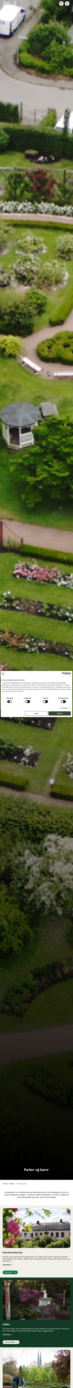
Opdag (12, 1183)
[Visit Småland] (9, 4)
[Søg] (61, 3)
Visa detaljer (63, 708)
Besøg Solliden (10, 1342)
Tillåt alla (59, 713)
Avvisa (36, 713)
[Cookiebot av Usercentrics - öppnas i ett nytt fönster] (63, 673)
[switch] (27, 701)
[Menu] (67, 3)
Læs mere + (7, 1265)
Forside (5, 1183)
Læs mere (8, 1272)
